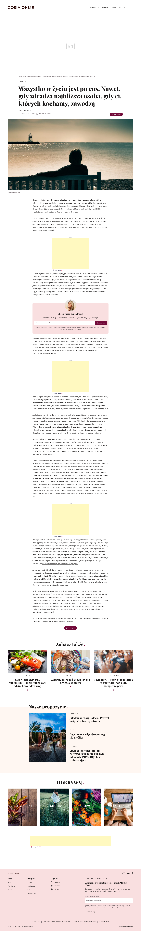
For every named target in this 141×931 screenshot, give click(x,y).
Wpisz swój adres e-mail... (92, 896)
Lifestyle (30, 882)
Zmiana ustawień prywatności (85, 921)
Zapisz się (101, 323)
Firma (10, 879)
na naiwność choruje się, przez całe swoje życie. (60, 564)
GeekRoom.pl (129, 926)
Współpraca (11, 886)
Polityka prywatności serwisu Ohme (57, 921)
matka (42, 415)
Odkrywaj (31, 879)
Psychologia (31, 886)
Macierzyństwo (32, 893)
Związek (30, 76)
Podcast (105, 7)
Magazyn (93, 7)
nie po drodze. (50, 230)
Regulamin (36, 921)
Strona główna (23, 76)
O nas (114, 7)
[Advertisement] (70, 253)
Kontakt (122, 7)
